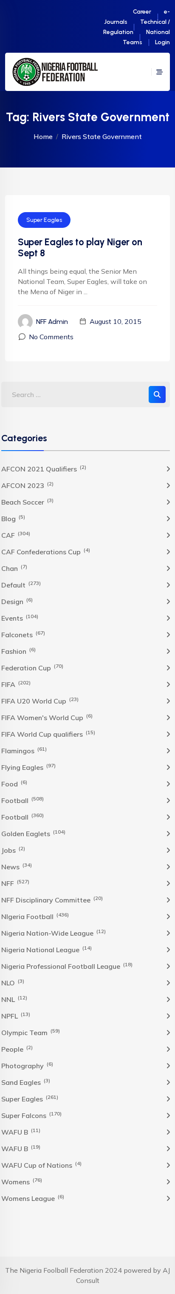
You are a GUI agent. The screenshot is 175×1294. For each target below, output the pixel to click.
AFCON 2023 (27, 485)
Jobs (13, 849)
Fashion (18, 651)
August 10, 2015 (115, 321)
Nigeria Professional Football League (67, 965)
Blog (13, 518)
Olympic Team (30, 1032)
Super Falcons (31, 1115)
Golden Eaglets (33, 833)
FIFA (16, 684)
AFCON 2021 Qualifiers (43, 468)
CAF (15, 534)
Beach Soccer (27, 501)
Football (22, 800)
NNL (14, 999)
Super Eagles (44, 220)
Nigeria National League (46, 949)
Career (142, 11)
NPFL (15, 1015)
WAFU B (20, 1131)
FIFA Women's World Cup (47, 717)
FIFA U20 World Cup (40, 700)
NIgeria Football (35, 916)
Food (14, 783)
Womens (21, 1181)
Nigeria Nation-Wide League (53, 932)
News (16, 866)
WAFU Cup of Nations (41, 1164)
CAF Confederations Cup (45, 551)
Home (43, 136)
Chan (14, 568)
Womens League (32, 1198)
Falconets (23, 634)
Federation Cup (32, 667)
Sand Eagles (25, 1082)
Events (19, 617)
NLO (12, 982)
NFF (15, 883)
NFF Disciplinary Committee (52, 899)
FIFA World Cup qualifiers (48, 733)
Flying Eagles (28, 767)
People (17, 1048)
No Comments (51, 336)
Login (162, 42)
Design (17, 601)
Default (21, 584)
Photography (27, 1065)
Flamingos (24, 750)
